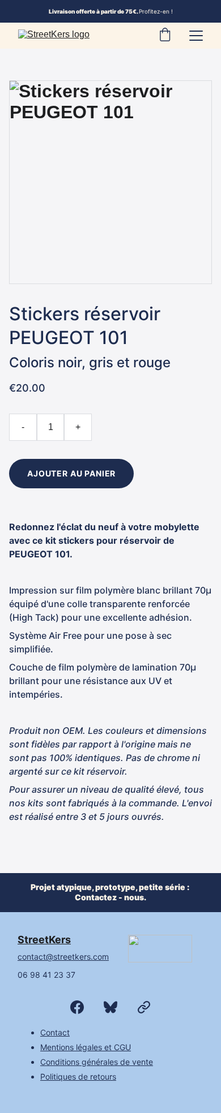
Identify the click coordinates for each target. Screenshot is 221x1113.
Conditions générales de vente (96, 1062)
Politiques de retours (78, 1076)
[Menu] (196, 36)
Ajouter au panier (71, 473)
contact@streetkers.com (63, 956)
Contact (55, 1032)
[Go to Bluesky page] (116, 1007)
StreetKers (44, 940)
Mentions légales (71, 1047)
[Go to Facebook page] (82, 1007)
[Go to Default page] (144, 1007)
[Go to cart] (165, 35)
